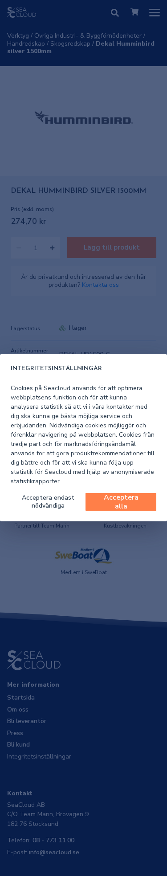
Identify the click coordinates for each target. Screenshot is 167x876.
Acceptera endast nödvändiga (48, 501)
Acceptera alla (121, 502)
